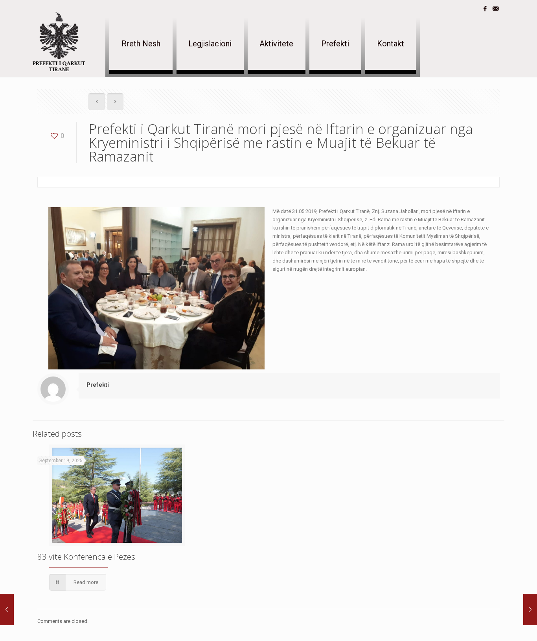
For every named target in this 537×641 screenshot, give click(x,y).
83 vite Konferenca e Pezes (86, 556)
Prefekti (97, 384)
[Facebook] (485, 8)
